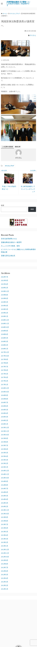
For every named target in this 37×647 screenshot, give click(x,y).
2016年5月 (4, 410)
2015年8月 (4, 442)
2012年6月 (4, 571)
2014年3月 (4, 503)
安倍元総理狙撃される (9, 239)
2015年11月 (5, 431)
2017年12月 (5, 352)
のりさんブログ (9, 165)
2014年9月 (4, 481)
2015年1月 (4, 467)
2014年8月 (4, 485)
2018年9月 (4, 331)
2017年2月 (4, 381)
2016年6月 (4, 406)
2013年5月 (4, 531)
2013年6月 (4, 528)
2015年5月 (4, 453)
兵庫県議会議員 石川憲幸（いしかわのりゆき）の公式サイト (18, 3)
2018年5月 (4, 338)
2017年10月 (5, 356)
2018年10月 (5, 327)
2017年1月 (4, 384)
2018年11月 (5, 323)
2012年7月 (4, 567)
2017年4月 (4, 377)
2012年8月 (4, 564)
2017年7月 (4, 366)
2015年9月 (4, 438)
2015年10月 (5, 435)
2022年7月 (4, 277)
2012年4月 (4, 578)
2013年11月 (5, 510)
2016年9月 (4, 395)
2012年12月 (5, 549)
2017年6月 (4, 370)
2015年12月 (5, 427)
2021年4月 (4, 284)
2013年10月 (5, 514)
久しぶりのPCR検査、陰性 (10, 246)
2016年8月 (4, 399)
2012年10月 (5, 557)
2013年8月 (4, 521)
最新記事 (17, 146)
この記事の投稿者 (7, 146)
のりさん (33, 35)
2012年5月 (4, 574)
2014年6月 (4, 492)
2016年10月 (5, 392)
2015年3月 (4, 460)
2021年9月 (4, 280)
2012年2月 (4, 585)
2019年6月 (4, 298)
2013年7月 (4, 524)
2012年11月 (5, 553)
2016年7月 (4, 402)
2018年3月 (4, 341)
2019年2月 (4, 313)
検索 (2, 205)
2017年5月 (4, 374)
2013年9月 (4, 517)
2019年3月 (4, 309)
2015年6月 (4, 449)
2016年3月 (4, 417)
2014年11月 (5, 474)
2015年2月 (4, 463)
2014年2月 (4, 506)
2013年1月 (4, 546)
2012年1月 (4, 589)
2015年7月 (4, 445)
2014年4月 (4, 499)
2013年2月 (4, 542)
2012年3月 (4, 582)
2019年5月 (4, 302)
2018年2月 (4, 345)
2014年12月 (5, 470)
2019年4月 (4, 305)
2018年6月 (4, 334)
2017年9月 (4, 359)
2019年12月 (5, 291)
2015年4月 (4, 456)
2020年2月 (4, 288)
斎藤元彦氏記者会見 (8, 255)
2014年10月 (5, 478)
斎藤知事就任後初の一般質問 (11, 242)
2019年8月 (4, 295)
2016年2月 (4, 420)
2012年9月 (4, 560)
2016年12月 (5, 388)
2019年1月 (4, 316)
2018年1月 (4, 349)
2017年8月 (4, 363)
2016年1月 (4, 424)
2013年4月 (4, 535)
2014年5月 (4, 496)
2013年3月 (4, 539)
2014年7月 (4, 488)
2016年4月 (4, 413)
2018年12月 (5, 320)
